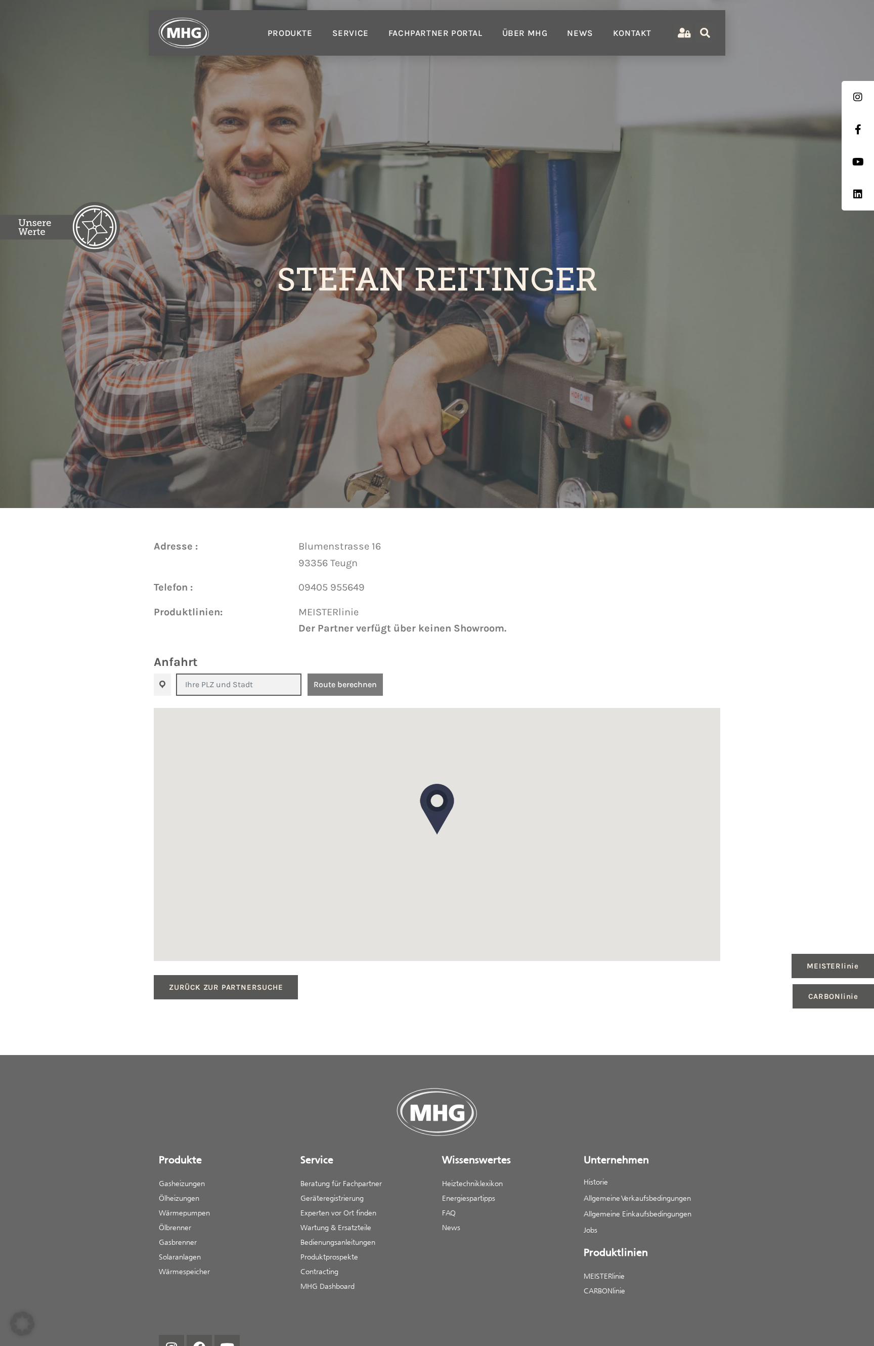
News (580, 33)
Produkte (290, 33)
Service (350, 33)
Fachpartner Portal (435, 33)
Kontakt (632, 33)
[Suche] (705, 33)
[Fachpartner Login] (683, 33)
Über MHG (525, 33)
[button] (437, 809)
